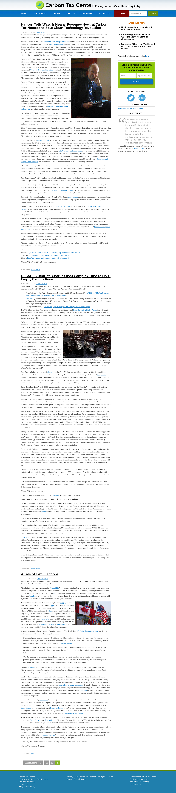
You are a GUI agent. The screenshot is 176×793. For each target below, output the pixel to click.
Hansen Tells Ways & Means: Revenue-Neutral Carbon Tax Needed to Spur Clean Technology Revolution (64, 26)
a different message (46, 624)
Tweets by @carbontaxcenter (130, 108)
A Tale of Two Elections (39, 574)
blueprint (55, 495)
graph (43, 511)
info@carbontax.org (27, 787)
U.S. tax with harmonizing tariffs (62, 190)
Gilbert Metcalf (36, 720)
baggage (63, 603)
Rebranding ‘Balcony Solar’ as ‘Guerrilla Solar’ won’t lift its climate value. (135, 36)
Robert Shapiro (50, 720)
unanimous (44, 700)
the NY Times (139, 148)
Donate (136, 779)
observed (83, 690)
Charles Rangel (43, 140)
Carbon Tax (35, 270)
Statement (29, 299)
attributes (95, 631)
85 (58, 763)
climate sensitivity (57, 44)
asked (50, 611)
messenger (61, 624)
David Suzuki (26, 708)
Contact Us (23, 784)
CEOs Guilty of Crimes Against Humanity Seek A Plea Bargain (67, 307)
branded (32, 596)
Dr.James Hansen (56, 708)
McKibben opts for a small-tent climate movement (136, 28)
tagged (52, 605)
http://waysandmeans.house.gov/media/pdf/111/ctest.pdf (48, 258)
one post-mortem (65, 643)
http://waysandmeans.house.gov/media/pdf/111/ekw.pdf (49, 255)
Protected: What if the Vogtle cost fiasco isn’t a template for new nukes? (138, 46)
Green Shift (54, 588)
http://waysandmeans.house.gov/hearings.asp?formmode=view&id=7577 (55, 253)
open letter (45, 619)
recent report (73, 197)
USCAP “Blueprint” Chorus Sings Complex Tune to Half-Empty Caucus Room (66, 277)
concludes (31, 667)
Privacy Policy (73, 779)
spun (55, 593)
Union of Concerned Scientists (41, 70)
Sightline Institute (84, 631)
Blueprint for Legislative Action (85, 310)
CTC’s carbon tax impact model (70, 151)
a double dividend (48, 735)
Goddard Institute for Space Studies (55, 42)
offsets (49, 372)
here (147, 56)
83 (47, 763)
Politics (34, 754)
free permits (101, 375)
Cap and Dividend (63, 206)
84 (52, 763)
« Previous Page (31, 763)
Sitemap (83, 779)
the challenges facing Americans (70, 685)
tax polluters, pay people (74, 713)
